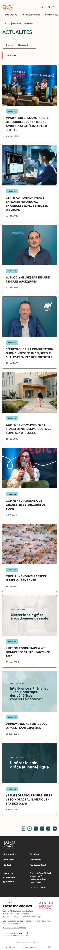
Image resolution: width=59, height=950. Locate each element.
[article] (29, 103)
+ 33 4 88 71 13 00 (38, 887)
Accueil (8, 23)
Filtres (13, 55)
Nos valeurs (8, 859)
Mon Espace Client (38, 865)
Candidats (34, 854)
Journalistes (35, 859)
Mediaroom (17, 23)
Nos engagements (31, 14)
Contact (7, 865)
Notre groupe (10, 14)
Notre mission (9, 854)
